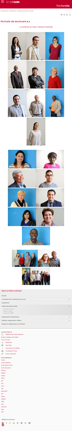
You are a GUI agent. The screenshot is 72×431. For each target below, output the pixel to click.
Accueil (4, 296)
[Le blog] (21, 423)
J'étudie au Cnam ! (8, 311)
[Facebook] (6, 423)
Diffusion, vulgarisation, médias (11, 320)
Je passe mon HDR (8, 313)
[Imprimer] (61, 15)
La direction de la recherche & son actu (14, 299)
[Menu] (2, 2)
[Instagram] (17, 423)
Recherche (13, 11)
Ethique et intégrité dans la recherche (13, 324)
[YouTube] (3, 423)
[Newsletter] (29, 423)
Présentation (4, 11)
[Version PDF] (67, 15)
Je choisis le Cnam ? (8, 309)
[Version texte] (64, 15)
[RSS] (25, 423)
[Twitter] (10, 423)
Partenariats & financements (10, 317)
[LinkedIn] (14, 423)
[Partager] (70, 15)
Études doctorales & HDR (25, 11)
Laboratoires (5, 303)
